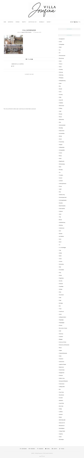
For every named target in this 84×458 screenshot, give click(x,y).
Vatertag (60, 289)
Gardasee (61, 211)
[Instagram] (70, 22)
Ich (59, 244)
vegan (60, 111)
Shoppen (60, 144)
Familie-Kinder (61, 369)
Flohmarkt (61, 283)
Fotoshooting (61, 141)
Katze (60, 239)
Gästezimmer (61, 361)
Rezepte (24, 21)
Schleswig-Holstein (62, 183)
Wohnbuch (41, 21)
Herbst (60, 158)
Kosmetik (61, 397)
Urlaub (60, 47)
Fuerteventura (61, 383)
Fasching (60, 94)
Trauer (60, 308)
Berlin (60, 166)
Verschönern (61, 294)
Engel (60, 300)
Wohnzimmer (61, 105)
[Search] (79, 22)
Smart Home (61, 392)
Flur (59, 50)
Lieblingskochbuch (62, 317)
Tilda (60, 216)
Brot (60, 389)
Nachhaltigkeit (61, 428)
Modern (60, 417)
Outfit (60, 330)
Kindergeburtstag (62, 80)
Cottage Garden (62, 431)
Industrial (60, 414)
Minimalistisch (61, 425)
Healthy (60, 253)
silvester (60, 261)
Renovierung (61, 58)
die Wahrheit (61, 236)
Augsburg (61, 433)
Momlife (60, 88)
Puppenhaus (61, 278)
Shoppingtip (61, 319)
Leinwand (61, 180)
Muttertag (61, 225)
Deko (60, 122)
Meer (60, 191)
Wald (60, 266)
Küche (60, 91)
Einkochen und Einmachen (64, 344)
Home (5, 21)
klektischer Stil (62, 422)
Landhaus (61, 411)
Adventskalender (62, 125)
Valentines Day (62, 194)
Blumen (60, 219)
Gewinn (60, 275)
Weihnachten (61, 119)
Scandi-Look (61, 311)
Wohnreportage (62, 164)
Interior (17, 21)
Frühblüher (61, 102)
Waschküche (61, 394)
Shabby (60, 408)
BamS (60, 241)
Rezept (60, 116)
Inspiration (10, 21)
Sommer (60, 177)
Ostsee (60, 186)
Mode (60, 292)
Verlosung (61, 72)
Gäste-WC (61, 100)
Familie (60, 41)
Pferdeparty (61, 77)
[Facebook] (73, 22)
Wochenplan (61, 439)
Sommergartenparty (62, 200)
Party (60, 272)
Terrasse (60, 63)
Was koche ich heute (63, 328)
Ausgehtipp (61, 286)
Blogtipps (61, 339)
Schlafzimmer (61, 228)
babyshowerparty (62, 205)
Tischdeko (61, 175)
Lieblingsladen (61, 147)
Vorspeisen (61, 358)
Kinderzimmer (61, 130)
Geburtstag (61, 75)
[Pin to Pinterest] (30, 59)
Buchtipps (61, 303)
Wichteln (60, 233)
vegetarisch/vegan (62, 364)
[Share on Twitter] (29, 59)
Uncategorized (61, 38)
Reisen (60, 347)
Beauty (60, 155)
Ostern (60, 66)
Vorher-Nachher (62, 208)
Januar (60, 258)
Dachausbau (61, 264)
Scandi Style (61, 403)
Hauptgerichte (61, 372)
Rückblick (61, 203)
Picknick (60, 325)
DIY (59, 52)
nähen (60, 214)
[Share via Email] (32, 59)
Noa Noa (60, 280)
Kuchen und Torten (62, 342)
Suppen (60, 350)
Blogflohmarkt (61, 161)
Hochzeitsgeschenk (62, 197)
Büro (60, 86)
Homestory (61, 333)
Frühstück (61, 375)
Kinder (60, 83)
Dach (60, 230)
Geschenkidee (61, 133)
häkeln (60, 255)
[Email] (74, 22)
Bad (60, 305)
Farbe (60, 297)
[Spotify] (76, 22)
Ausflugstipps (61, 44)
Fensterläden (61, 269)
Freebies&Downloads (63, 353)
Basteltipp (61, 127)
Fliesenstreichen (62, 55)
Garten (60, 61)
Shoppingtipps (61, 322)
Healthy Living (61, 378)
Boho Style (61, 406)
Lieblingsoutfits (62, 386)
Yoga (60, 250)
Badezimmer (61, 367)
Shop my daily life (32, 21)
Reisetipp (61, 169)
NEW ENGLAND (62, 419)
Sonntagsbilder (62, 150)
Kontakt (49, 21)
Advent (60, 139)
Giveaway (61, 69)
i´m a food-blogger (62, 247)
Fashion (60, 152)
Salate (60, 356)
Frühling (60, 108)
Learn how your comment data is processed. (27, 108)
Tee (59, 172)
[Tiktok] (77, 22)
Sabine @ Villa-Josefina (26, 32)
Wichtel (60, 136)
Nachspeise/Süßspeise (63, 381)
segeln (60, 189)
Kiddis (60, 97)
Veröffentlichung (62, 222)
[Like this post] (26, 59)
